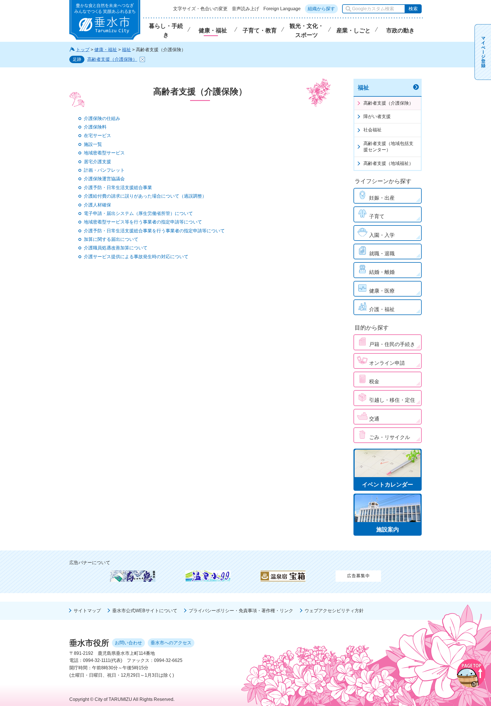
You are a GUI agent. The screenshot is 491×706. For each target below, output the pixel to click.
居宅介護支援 (97, 161)
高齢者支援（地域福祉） (388, 163)
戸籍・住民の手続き (392, 344)
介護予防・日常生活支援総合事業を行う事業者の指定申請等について (154, 230)
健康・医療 (382, 291)
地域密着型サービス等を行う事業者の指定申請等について (143, 222)
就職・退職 (382, 253)
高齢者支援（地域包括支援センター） (388, 146)
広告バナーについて (89, 562)
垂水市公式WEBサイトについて (144, 610)
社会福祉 (372, 129)
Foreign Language (282, 9)
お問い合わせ (128, 642)
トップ (83, 49)
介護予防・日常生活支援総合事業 (118, 187)
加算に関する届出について (111, 239)
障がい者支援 (377, 116)
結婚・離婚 (382, 272)
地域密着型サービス (104, 152)
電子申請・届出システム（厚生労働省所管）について (138, 213)
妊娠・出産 (382, 198)
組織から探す (321, 8)
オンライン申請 (387, 363)
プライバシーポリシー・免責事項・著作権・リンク (241, 610)
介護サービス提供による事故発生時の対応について (136, 256)
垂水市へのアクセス (171, 642)
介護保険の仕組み (102, 118)
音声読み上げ (245, 9)
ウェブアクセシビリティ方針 (334, 610)
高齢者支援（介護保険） (112, 59)
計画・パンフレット (104, 170)
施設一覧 (93, 144)
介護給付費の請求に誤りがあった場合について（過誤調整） (145, 196)
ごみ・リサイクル (389, 437)
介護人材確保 (97, 204)
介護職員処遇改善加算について (115, 247)
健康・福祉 (105, 49)
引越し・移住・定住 (392, 400)
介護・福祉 (382, 309)
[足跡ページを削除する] (142, 59)
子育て (376, 216)
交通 (374, 419)
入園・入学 (382, 235)
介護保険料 (95, 127)
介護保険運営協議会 (104, 178)
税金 (374, 381)
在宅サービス (97, 135)
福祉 (126, 49)
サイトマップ (87, 610)
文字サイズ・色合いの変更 (200, 9)
